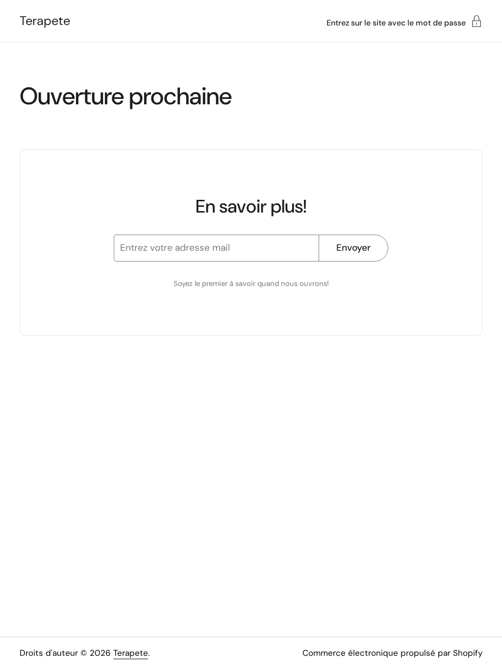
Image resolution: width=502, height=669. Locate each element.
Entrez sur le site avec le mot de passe (396, 22)
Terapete (45, 21)
